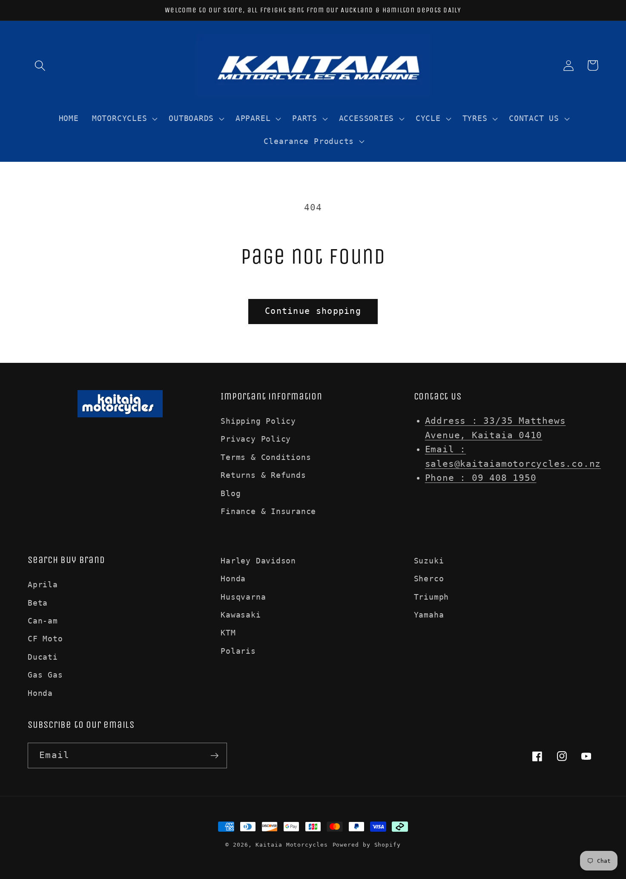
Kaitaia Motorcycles (291, 845)
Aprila (43, 584)
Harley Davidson (258, 560)
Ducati (43, 656)
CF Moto (45, 638)
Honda (40, 693)
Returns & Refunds (263, 475)
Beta (38, 602)
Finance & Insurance (268, 511)
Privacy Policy (256, 438)
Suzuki (429, 560)
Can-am (43, 620)
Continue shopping (313, 311)
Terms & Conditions (266, 457)
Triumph (431, 596)
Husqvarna (243, 596)
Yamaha (429, 614)
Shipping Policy (258, 421)
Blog (231, 493)
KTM (228, 632)
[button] (40, 65)
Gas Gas (45, 674)
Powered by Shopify (367, 845)
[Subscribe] (214, 756)
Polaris (238, 650)
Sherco (429, 578)
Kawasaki (241, 614)
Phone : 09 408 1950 (481, 478)
